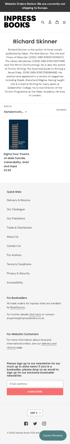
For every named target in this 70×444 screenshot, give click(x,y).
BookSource (17, 307)
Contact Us (14, 246)
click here (35, 314)
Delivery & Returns (18, 200)
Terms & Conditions (19, 264)
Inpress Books (23, 432)
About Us (12, 237)
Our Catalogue (16, 209)
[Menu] (64, 22)
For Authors (14, 255)
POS (33, 432)
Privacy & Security (18, 273)
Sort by (8, 106)
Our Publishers (16, 218)
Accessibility (15, 282)
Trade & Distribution (19, 227)
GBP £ (34, 413)
